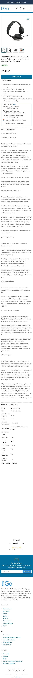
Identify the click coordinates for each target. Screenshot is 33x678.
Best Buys (6, 611)
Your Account (7, 609)
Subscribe (27, 571)
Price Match (7, 621)
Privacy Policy (7, 642)
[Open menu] (30, 8)
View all (16, 540)
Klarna (5, 626)
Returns (5, 618)
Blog (4, 658)
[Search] (17, 8)
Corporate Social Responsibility (13, 661)
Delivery (6, 616)
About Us (6, 654)
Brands (5, 613)
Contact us (6, 635)
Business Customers (9, 663)
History (5, 656)
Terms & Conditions (9, 640)
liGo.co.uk (18, 677)
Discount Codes (8, 623)
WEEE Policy (7, 644)
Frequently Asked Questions (11, 637)
